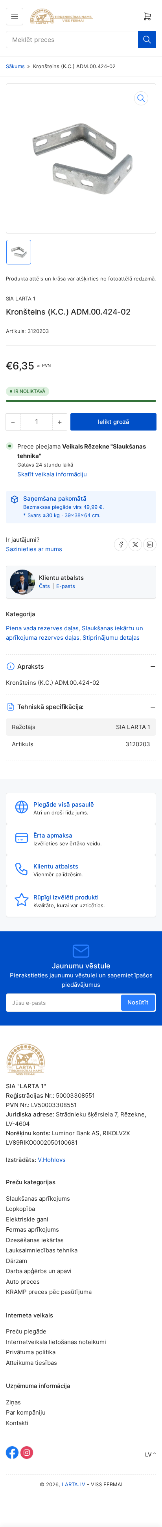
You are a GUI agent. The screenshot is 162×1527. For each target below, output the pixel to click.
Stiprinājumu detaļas (111, 637)
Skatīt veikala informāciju (52, 474)
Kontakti (17, 1423)
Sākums (15, 66)
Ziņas (13, 1402)
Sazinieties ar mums (34, 549)
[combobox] (81, 39)
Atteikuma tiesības (31, 1362)
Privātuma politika (30, 1352)
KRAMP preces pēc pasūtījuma (49, 1291)
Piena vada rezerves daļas (42, 628)
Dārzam (16, 1261)
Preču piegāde (26, 1331)
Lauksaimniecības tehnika (41, 1250)
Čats (45, 586)
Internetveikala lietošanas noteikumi (56, 1342)
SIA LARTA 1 (20, 298)
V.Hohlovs (52, 1159)
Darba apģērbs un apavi (39, 1271)
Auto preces (23, 1281)
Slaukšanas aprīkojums (38, 1198)
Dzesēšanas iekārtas (35, 1240)
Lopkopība (20, 1208)
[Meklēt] (147, 39)
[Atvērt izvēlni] (14, 16)
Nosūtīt (138, 1002)
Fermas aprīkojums (32, 1229)
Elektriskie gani (27, 1219)
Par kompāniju (26, 1412)
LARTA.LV (73, 1484)
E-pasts (65, 586)
